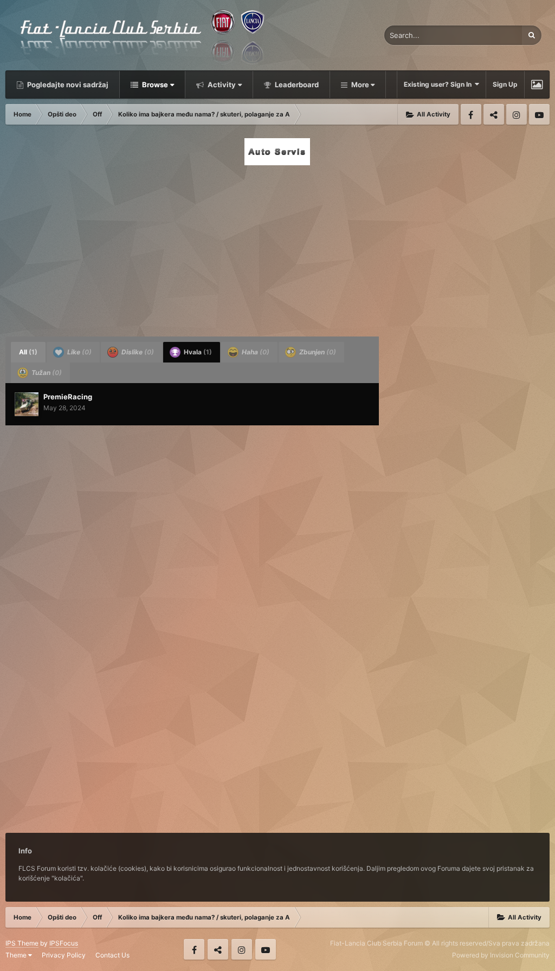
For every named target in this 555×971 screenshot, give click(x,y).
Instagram (516, 114)
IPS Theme (21, 943)
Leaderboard (296, 84)
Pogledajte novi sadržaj (66, 84)
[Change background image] (537, 84)
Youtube (539, 114)
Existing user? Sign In (439, 84)
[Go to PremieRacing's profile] (26, 404)
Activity (221, 84)
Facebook (471, 114)
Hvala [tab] (197, 352)
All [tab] (28, 352)
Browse (154, 84)
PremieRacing (67, 396)
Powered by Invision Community (501, 955)
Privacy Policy (64, 955)
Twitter (493, 114)
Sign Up (505, 84)
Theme (16, 955)
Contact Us (112, 955)
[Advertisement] (277, 247)
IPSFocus (63, 943)
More (360, 84)
